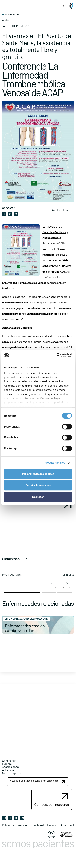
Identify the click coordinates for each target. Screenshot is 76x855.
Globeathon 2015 (14, 558)
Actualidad (8, 770)
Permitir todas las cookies (38, 473)
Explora (7, 763)
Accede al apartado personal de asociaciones (34, 780)
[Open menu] (7, 6)
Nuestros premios (13, 773)
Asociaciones (10, 766)
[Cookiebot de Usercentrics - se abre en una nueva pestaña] (56, 355)
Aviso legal (67, 825)
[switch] (67, 426)
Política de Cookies (44, 825)
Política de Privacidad (15, 825)
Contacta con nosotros (51, 804)
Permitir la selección (38, 485)
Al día (5, 20)
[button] (38, 539)
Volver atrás (11, 14)
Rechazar (38, 496)
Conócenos (9, 760)
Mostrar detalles (55, 462)
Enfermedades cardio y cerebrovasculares (25, 628)
